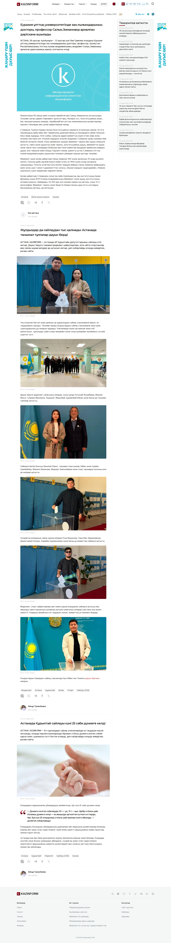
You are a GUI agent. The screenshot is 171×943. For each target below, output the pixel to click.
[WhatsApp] (29, 203)
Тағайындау (37, 14)
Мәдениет (26, 690)
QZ (127, 4)
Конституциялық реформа (93, 14)
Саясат (20, 912)
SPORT (104, 4)
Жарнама (125, 916)
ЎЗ (147, 4)
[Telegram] (35, 203)
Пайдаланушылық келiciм (79, 907)
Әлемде (20, 925)
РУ (131, 4)
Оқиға (19, 907)
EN (134, 4)
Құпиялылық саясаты (78, 912)
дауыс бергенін (92, 678)
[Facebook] (42, 203)
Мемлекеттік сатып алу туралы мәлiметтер (87, 925)
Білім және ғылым (40, 197)
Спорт (70, 690)
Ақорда (26, 14)
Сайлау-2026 (111, 14)
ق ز (143, 4)
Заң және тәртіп (50, 14)
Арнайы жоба (74, 14)
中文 (139, 4)
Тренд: (19, 14)
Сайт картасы (127, 907)
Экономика (21, 921)
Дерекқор (63, 14)
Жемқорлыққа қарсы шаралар (81, 921)
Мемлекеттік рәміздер (79, 916)
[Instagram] (22, 203)
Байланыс (126, 912)
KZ (123, 4)
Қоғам (56, 197)
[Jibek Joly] (141, 14)
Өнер (61, 690)
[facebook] (130, 894)
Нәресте (49, 856)
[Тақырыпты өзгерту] (115, 4)
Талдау (93, 4)
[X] (49, 203)
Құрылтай (50, 690)
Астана (24, 197)
